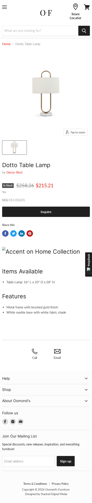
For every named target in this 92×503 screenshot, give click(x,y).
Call (34, 358)
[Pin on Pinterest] (30, 233)
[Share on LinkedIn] (21, 233)
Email (57, 358)
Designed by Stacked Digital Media (46, 494)
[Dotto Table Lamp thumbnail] (14, 147)
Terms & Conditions (35, 483)
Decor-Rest (14, 172)
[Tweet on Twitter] (13, 233)
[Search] (84, 31)
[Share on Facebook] (5, 233)
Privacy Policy (60, 483)
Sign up (65, 461)
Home (6, 44)
